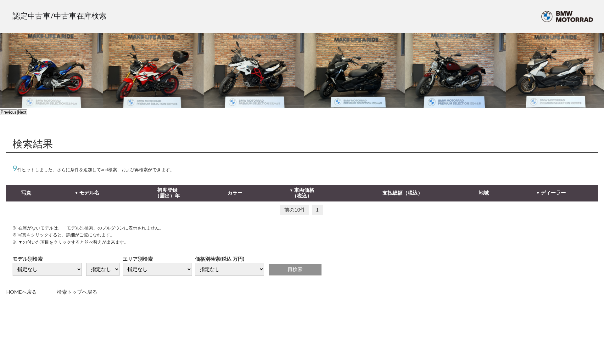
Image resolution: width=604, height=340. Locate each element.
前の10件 (294, 209)
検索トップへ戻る (77, 292)
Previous (9, 112)
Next (22, 112)
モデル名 (89, 192)
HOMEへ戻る (21, 292)
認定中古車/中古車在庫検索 (60, 16)
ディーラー (553, 192)
